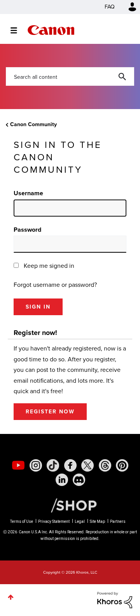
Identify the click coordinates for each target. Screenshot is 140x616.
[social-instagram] (36, 465)
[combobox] (70, 76)
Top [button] (10, 597)
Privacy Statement (54, 521)
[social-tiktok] (53, 465)
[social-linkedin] (62, 480)
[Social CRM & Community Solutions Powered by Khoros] (114, 599)
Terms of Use (21, 521)
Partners (118, 521)
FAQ (110, 7)
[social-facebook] (70, 465)
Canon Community (51, 30)
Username (28, 193)
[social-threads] (105, 465)
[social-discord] (79, 480)
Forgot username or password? (55, 284)
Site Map (97, 521)
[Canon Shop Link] (70, 504)
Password (27, 229)
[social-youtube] (18, 465)
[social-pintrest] (122, 465)
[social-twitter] (87, 465)
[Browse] (18, 30)
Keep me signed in (49, 265)
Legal (80, 521)
